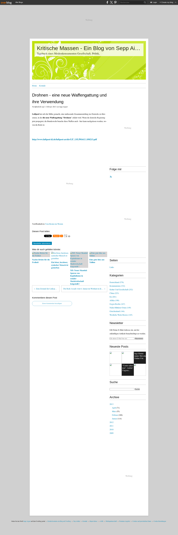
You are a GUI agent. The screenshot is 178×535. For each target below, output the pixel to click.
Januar (114, 418)
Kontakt (42, 85)
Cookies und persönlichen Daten (141, 521)
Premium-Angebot (124, 521)
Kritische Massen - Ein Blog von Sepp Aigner (89, 48)
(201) (113, 296)
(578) (117, 282)
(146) (117, 311)
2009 (111, 433)
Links (112, 267)
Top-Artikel (76, 521)
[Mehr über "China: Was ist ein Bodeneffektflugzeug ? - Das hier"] (128, 358)
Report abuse (94, 521)
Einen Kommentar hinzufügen (52, 303)
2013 (111, 404)
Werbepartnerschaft (111, 521)
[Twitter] (111, 2)
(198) (114, 300)
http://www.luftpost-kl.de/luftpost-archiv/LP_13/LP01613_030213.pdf (64, 139)
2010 (111, 429)
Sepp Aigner (27, 521)
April (114, 407)
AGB (101, 521)
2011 (111, 426)
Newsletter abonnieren (42, 243)
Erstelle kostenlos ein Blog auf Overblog (59, 521)
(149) (120, 307)
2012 (111, 422)
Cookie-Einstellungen (160, 521)
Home (34, 85)
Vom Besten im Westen (54, 224)
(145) (121, 315)
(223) (114, 293)
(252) (121, 289)
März (114, 411)
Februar (115, 415)
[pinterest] (115, 2)
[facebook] (107, 2)
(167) (117, 304)
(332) (117, 286)
